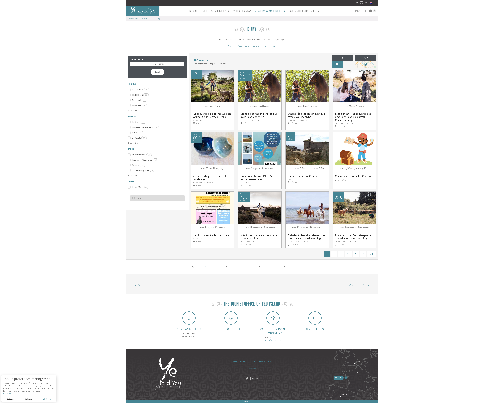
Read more (7, 394)
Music (136, 132)
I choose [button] (28, 399)
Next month (139, 89)
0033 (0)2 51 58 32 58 (273, 340)
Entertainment (141, 154)
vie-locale (138, 137)
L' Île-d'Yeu (139, 187)
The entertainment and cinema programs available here (252, 46)
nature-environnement (144, 127)
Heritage (138, 122)
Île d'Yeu (338, 377)
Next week (139, 100)
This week (138, 105)
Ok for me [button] (47, 399)
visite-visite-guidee (142, 170)
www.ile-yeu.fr (206, 267)
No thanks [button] (10, 399)
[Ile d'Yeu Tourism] (168, 374)
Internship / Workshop (144, 160)
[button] (194, 11)
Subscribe (252, 368)
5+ (348, 253)
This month (139, 94)
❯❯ (371, 253)
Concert (137, 165)
